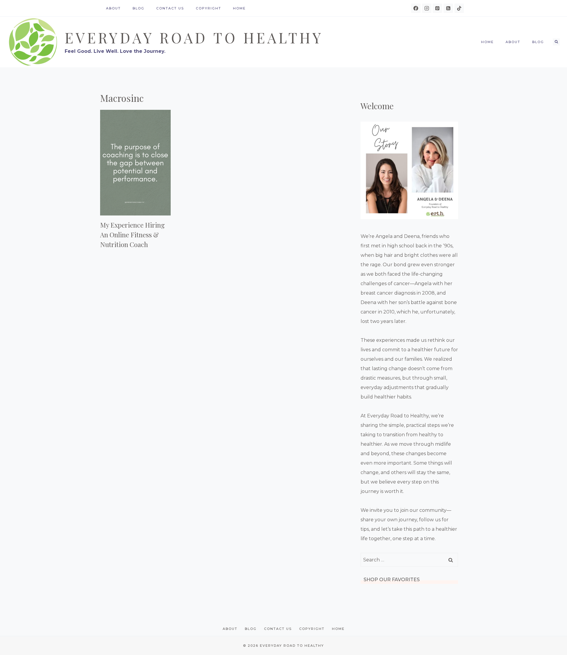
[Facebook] (416, 8)
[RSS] (448, 8)
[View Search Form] (556, 41)
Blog (138, 8)
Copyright (208, 8)
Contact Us (170, 8)
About (113, 8)
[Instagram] (426, 8)
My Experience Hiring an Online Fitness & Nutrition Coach (132, 234)
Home (239, 8)
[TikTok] (459, 8)
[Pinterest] (437, 8)
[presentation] (135, 162)
